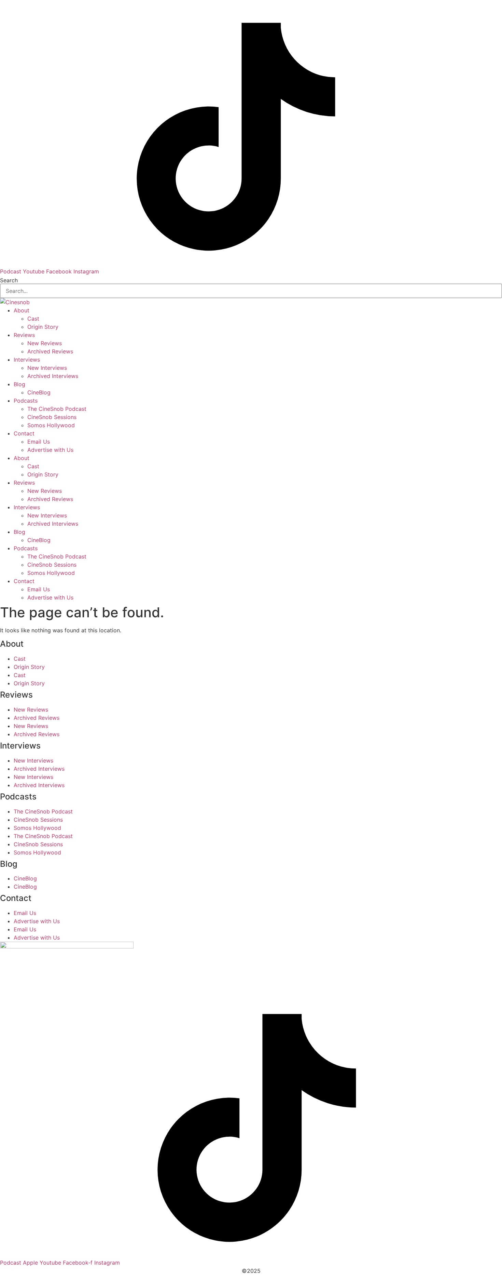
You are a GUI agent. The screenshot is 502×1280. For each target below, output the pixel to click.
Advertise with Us (50, 449)
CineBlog (39, 392)
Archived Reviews (50, 351)
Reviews (24, 335)
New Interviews (47, 367)
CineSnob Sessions (51, 417)
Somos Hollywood (51, 425)
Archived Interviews (52, 376)
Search (9, 280)
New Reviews (44, 343)
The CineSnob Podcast (56, 408)
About (21, 310)
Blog (19, 384)
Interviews (27, 359)
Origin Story (42, 326)
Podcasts (26, 400)
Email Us (38, 441)
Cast (33, 318)
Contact (24, 433)
